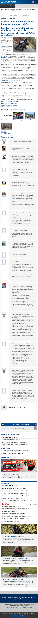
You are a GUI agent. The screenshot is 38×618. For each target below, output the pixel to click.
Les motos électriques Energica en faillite (6, 132)
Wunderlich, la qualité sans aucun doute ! (13, 453)
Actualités (7, 6)
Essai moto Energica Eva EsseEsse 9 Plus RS (30, 121)
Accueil (4, 597)
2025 (17, 9)
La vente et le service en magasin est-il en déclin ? (16, 516)
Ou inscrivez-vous (18, 428)
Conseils (27, 597)
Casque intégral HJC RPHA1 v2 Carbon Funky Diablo (17, 501)
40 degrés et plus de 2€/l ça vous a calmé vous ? (16, 518)
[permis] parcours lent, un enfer (11, 506)
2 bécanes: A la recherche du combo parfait (14, 513)
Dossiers (21, 597)
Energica (3, 46)
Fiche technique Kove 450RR (11, 439)
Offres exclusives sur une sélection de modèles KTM (16, 450)
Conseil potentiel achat (9, 511)
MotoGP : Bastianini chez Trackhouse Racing (14, 488)
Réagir (4, 18)
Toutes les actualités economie (10, 105)
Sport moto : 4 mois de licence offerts (12, 498)
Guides (33, 597)
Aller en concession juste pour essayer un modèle (16, 508)
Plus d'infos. (34, 613)
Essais (16, 597)
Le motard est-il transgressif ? (11, 521)
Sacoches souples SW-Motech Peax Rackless (15, 490)
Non (22, 615)
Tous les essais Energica (8, 106)
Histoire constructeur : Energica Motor (5, 121)
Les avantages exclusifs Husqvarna (11, 452)
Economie (12, 9)
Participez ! (32, 504)
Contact (30, 607)
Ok (15, 615)
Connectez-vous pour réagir (19, 424)
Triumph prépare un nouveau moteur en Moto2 (15, 444)
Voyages (16, 599)
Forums (22, 599)
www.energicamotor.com (11, 103)
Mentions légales (22, 607)
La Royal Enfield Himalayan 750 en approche (15, 442)
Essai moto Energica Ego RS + (18, 120)
